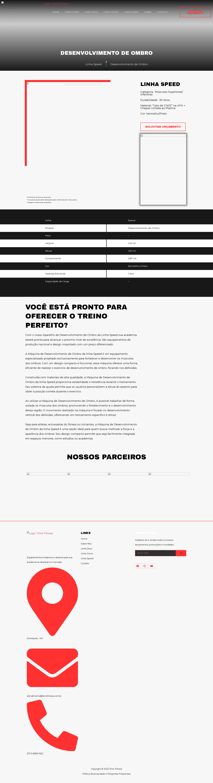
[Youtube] (151, 566)
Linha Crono (111, 12)
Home (56, 12)
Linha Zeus (91, 12)
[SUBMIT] (181, 553)
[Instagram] (144, 566)
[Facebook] (137, 566)
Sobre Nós (86, 543)
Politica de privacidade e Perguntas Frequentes (106, 774)
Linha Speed (131, 12)
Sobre (147, 12)
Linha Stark (72, 12)
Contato (162, 12)
